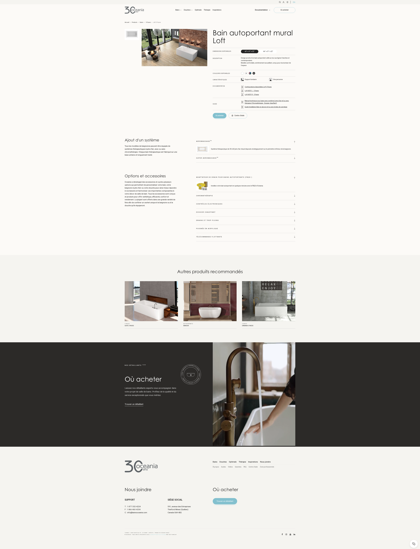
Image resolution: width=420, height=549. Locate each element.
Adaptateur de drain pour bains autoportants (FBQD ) (224, 177)
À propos (216, 467)
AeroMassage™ (204, 141)
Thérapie (207, 10)
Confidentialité (136, 532)
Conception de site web (158, 534)
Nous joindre (265, 461)
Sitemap (145, 532)
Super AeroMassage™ (207, 158)
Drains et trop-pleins (207, 220)
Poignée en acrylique (207, 229)
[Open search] (280, 2)
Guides (223, 467)
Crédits (151, 532)
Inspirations (217, 10)
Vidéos (230, 467)
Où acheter (219, 115)
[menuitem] (294, 2)
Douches (223, 461)
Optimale (198, 10)
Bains (215, 461)
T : (133, 506)
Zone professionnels (267, 467)
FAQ (245, 467)
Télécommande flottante (209, 237)
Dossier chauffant (206, 212)
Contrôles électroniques (209, 204)
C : (136, 512)
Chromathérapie (204, 196)
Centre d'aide (253, 467)
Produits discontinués (162, 532)
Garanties (238, 467)
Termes (127, 532)
